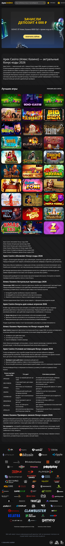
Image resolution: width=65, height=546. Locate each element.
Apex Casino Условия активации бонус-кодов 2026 (18, 250)
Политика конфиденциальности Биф (24, 526)
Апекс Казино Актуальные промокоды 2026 (16, 244)
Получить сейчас (32, 37)
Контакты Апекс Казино (44, 526)
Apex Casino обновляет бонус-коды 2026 (15, 242)
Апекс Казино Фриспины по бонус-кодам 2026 (17, 248)
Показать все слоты (54, 89)
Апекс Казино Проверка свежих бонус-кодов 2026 (18, 252)
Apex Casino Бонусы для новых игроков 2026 (17, 246)
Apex (7, 2)
